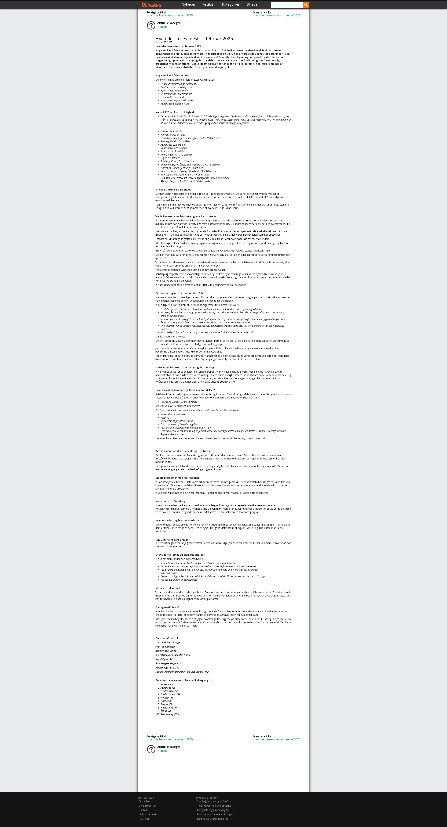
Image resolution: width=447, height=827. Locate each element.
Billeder (253, 4)
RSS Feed (144, 818)
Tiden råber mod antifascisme (214, 805)
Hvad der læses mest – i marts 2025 (170, 15)
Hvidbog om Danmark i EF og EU (215, 814)
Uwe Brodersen (147, 805)
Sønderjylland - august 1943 (213, 801)
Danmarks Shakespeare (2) (212, 818)
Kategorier (231, 4)
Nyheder (189, 4)
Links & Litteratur (148, 814)
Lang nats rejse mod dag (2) (213, 810)
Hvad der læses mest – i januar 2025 (276, 15)
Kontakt (143, 810)
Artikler (209, 4)
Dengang (151, 4)
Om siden (144, 801)
